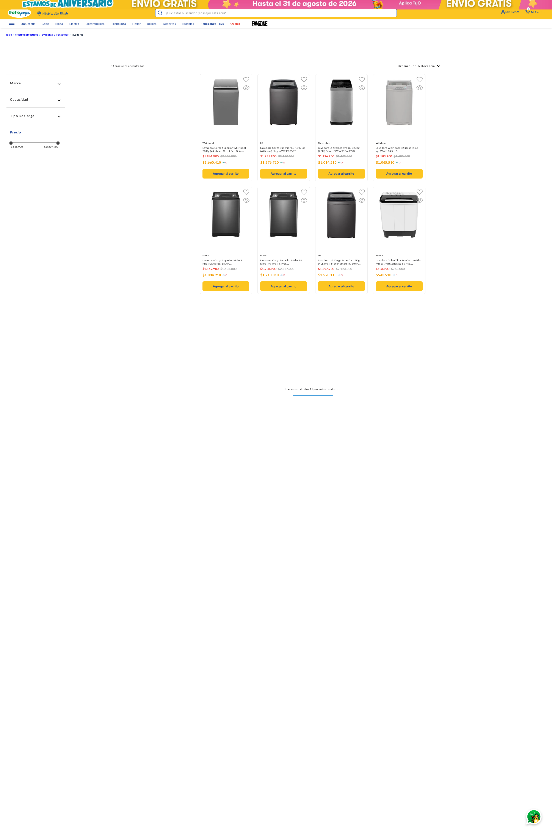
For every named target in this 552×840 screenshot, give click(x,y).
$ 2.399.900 (51, 146)
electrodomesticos (27, 34)
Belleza (152, 23)
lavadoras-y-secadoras (56, 34)
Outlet (235, 23)
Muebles (188, 23)
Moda (59, 23)
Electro (74, 23)
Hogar (136, 23)
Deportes (169, 23)
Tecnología (118, 23)
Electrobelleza (95, 23)
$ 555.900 (17, 146)
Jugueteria (28, 23)
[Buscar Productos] (160, 13)
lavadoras (77, 34)
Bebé (45, 23)
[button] (35, 83)
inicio (9, 34)
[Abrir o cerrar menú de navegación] (11, 24)
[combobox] (276, 13)
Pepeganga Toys (212, 23)
